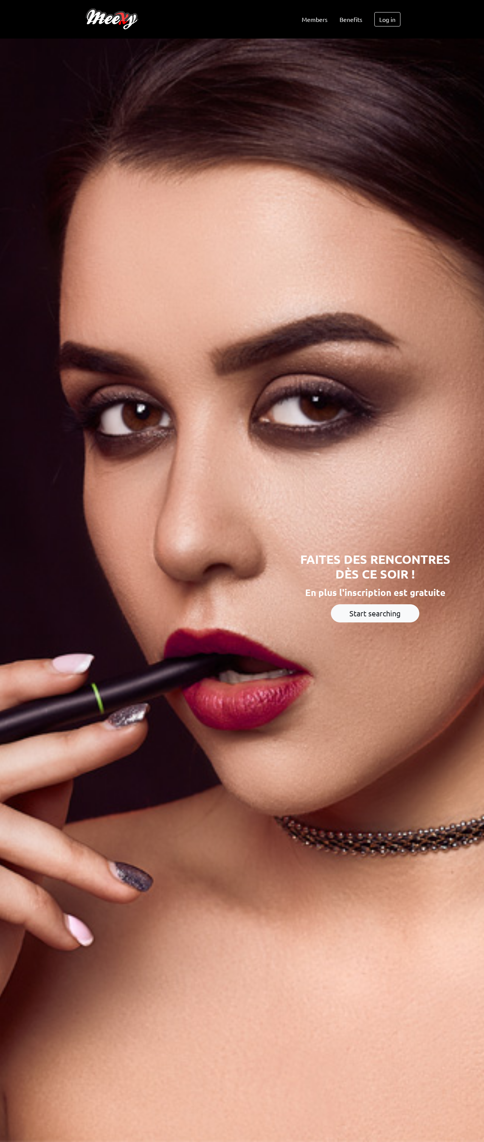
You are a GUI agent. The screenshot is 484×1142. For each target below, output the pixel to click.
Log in (387, 19)
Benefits (351, 19)
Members (314, 19)
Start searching (375, 613)
